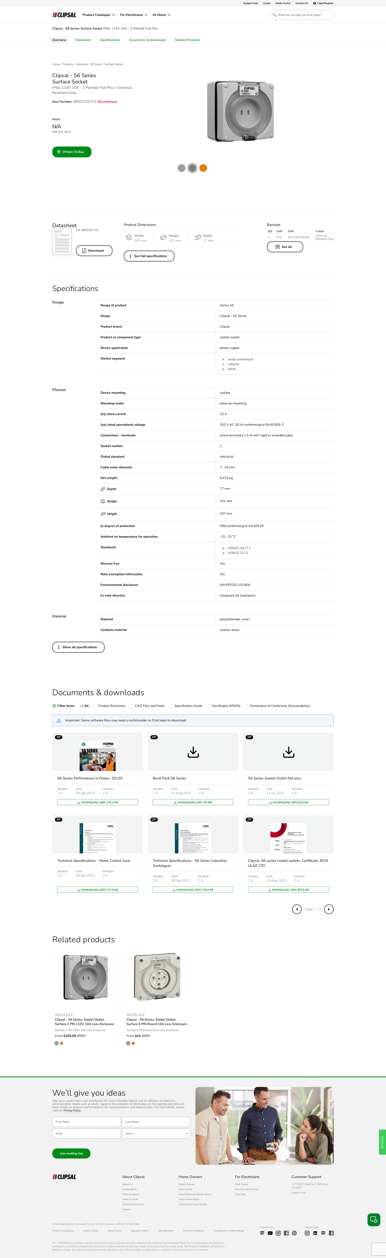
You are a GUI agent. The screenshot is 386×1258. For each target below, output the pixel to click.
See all (287, 247)
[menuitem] (99, 15)
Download (96, 250)
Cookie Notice (90, 1230)
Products (68, 64)
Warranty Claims (140, 1230)
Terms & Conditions (193, 1230)
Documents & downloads (147, 40)
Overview (59, 40)
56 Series (96, 64)
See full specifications (150, 256)
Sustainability (129, 1189)
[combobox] (156, 1134)
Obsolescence (165, 1230)
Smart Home (185, 1189)
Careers (126, 1209)
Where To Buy (73, 152)
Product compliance (63, 1230)
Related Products (187, 40)
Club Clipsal (241, 1184)
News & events (130, 1199)
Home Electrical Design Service (195, 1194)
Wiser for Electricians (246, 1189)
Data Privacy (114, 1230)
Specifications (110, 40)
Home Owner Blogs (189, 1199)
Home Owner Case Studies (193, 1204)
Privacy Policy (72, 1110)
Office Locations (131, 1194)
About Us (127, 1184)
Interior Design (186, 1184)
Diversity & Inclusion (133, 1204)
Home (56, 64)
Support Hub (298, 1192)
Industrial (82, 64)
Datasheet (83, 40)
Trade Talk (240, 1194)
